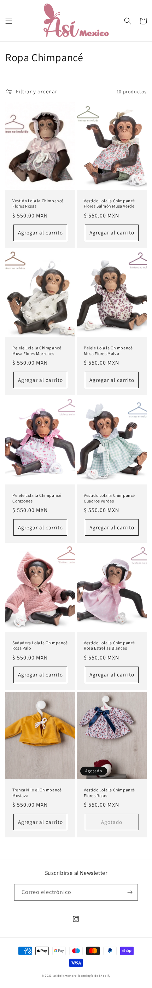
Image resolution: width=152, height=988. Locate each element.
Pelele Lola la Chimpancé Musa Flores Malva (108, 350)
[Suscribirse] (130, 892)
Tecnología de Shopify (94, 975)
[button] (9, 21)
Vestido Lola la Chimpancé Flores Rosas (38, 203)
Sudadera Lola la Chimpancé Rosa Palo (40, 645)
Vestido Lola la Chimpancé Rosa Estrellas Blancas (109, 645)
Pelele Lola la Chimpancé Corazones (36, 498)
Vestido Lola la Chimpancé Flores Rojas (109, 792)
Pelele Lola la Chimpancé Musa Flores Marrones (36, 350)
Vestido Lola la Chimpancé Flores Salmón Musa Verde (109, 203)
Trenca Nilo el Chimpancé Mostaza (37, 792)
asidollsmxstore (65, 975)
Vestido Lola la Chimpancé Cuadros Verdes (109, 498)
